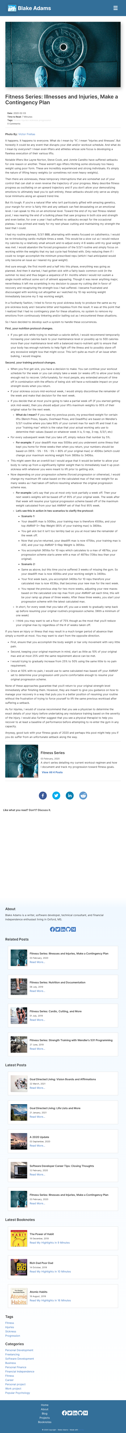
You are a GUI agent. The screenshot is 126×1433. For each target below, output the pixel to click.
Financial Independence (19, 1371)
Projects (45, 1417)
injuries (25, 120)
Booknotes (44, 1422)
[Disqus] (63, 853)
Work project (13, 1388)
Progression (12, 1335)
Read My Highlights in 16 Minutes (50, 1300)
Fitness (9, 1322)
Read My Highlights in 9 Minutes (50, 1242)
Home (44, 1405)
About (44, 1409)
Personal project (15, 1384)
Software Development (19, 1358)
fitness (17, 120)
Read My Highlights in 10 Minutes (50, 1271)
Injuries (9, 1327)
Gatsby (81, 1430)
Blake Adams (34, 8)
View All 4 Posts (52, 772)
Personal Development (19, 1350)
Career (9, 1380)
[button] (43, 795)
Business (10, 1363)
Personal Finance (15, 1367)
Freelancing (12, 1354)
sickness (33, 120)
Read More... (37, 962)
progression (45, 120)
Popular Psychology (17, 1392)
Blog (44, 1413)
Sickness (10, 1331)
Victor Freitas (26, 134)
